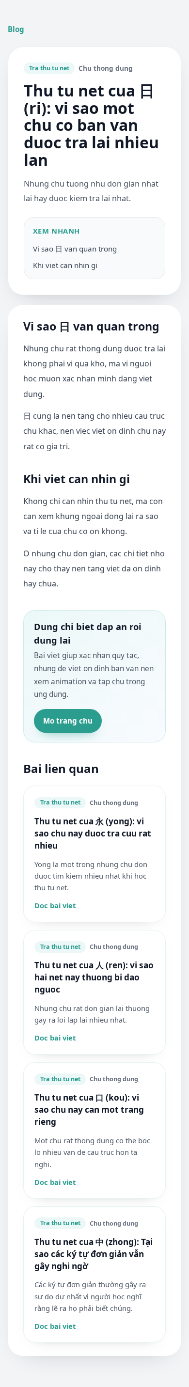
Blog (16, 29)
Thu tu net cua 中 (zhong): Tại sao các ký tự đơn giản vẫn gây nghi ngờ (93, 1254)
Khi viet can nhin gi (65, 265)
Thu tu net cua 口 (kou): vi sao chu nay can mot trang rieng (89, 1109)
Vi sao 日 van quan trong (75, 248)
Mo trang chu (68, 720)
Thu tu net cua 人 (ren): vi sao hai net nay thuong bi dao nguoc (94, 977)
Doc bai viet (55, 905)
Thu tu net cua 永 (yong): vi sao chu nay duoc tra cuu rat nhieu (92, 833)
